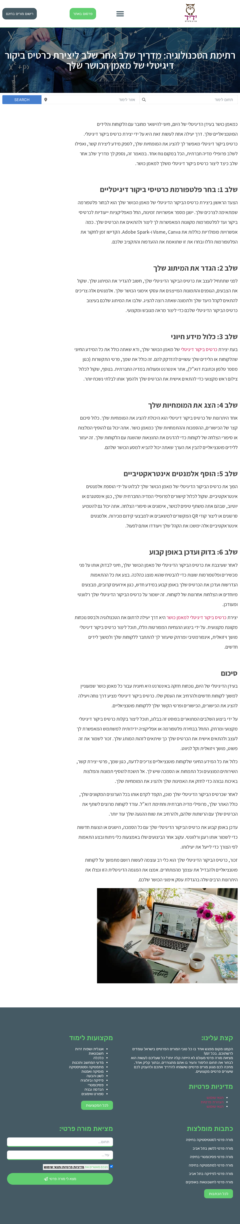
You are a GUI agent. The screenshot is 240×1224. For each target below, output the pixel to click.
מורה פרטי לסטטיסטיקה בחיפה (209, 1139)
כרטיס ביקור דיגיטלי (199, 349)
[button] (120, 13)
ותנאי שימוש (52, 1167)
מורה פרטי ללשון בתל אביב (213, 1148)
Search (22, 99)
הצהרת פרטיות (212, 1102)
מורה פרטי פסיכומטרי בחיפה (211, 1157)
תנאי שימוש (215, 1097)
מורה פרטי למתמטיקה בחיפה (211, 1165)
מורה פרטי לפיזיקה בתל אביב (211, 1173)
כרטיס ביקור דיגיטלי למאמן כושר (196, 617)
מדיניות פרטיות (72, 1167)
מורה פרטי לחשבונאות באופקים (209, 1182)
